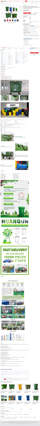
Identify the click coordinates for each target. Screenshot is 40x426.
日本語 (26, 422)
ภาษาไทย (29, 422)
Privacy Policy (29, 423)
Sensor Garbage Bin (15, 414)
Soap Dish (2, 414)
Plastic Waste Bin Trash (8, 418)
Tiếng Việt (33, 422)
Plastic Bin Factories (21, 417)
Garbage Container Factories (9, 417)
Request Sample (34, 14)
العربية (23, 422)
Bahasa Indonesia (36, 422)
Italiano (17, 422)
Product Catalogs (8, 407)
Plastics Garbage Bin (3, 418)
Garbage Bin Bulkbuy (13, 418)
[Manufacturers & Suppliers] (4, 1)
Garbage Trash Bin (25, 417)
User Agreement (23, 423)
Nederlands (21, 422)
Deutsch (19, 422)
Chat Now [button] (35, 54)
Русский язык (15, 422)
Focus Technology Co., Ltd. (16, 423)
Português (10, 422)
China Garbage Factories (3, 417)
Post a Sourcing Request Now (17, 379)
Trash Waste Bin (30, 417)
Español (8, 422)
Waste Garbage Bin (34, 417)
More (1, 419)
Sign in (38, 1)
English (6, 422)
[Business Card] (38, 50)
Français (12, 422)
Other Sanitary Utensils (6, 414)
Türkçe (31, 422)
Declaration (26, 423)
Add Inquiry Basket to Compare (11, 22)
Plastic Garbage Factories (15, 417)
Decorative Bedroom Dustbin (26, 414)
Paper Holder (10, 414)
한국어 (24, 422)
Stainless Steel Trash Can (20, 414)
